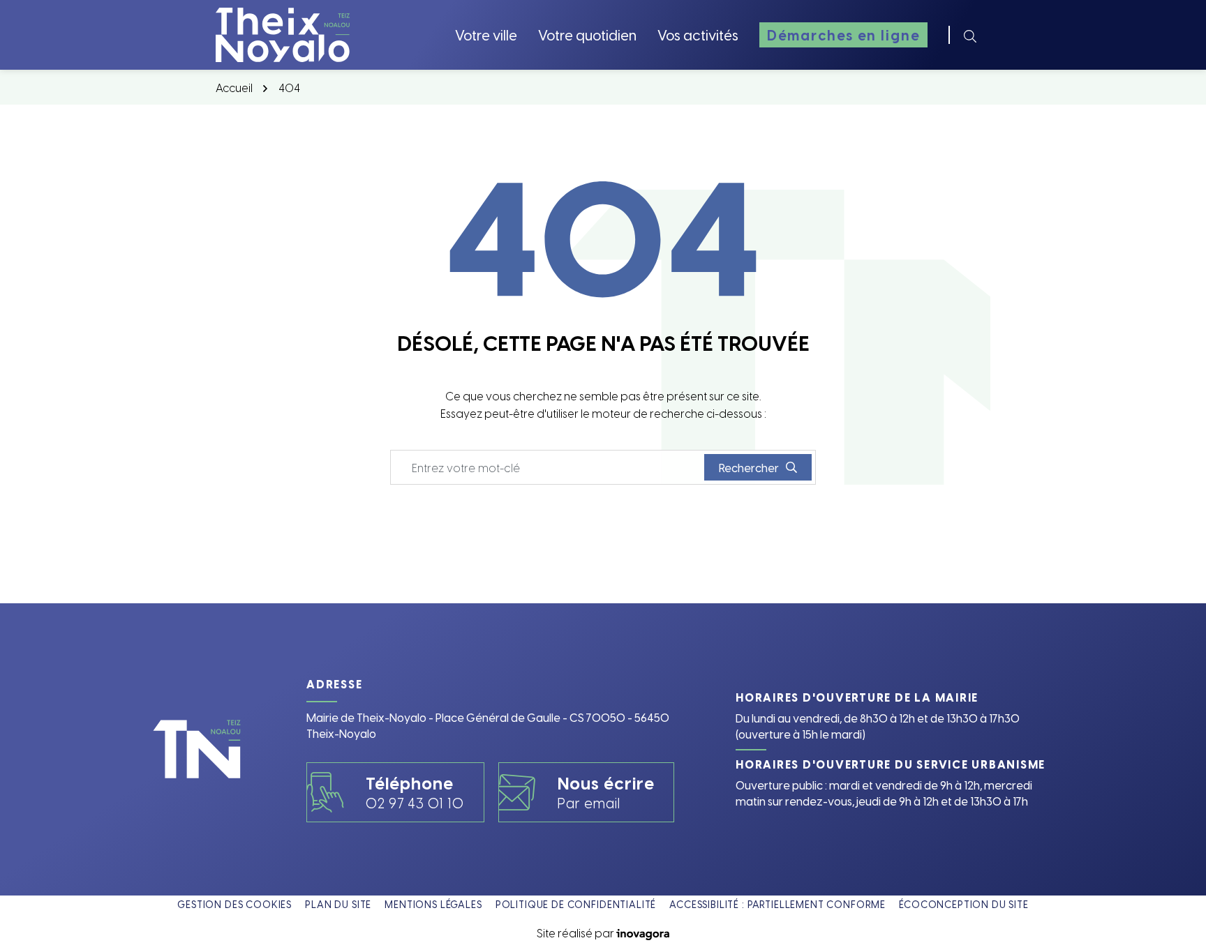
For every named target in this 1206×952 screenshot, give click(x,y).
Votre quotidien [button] (587, 34)
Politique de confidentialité (576, 904)
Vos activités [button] (697, 34)
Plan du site (338, 904)
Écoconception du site (964, 904)
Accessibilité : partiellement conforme (777, 904)
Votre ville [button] (486, 34)
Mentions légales (433, 904)
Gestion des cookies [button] (234, 904)
